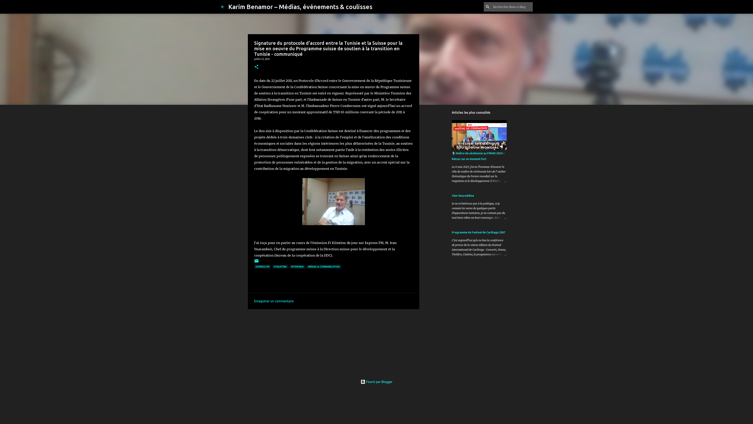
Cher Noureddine (463, 195)
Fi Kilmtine (280, 266)
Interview (297, 266)
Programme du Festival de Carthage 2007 (478, 232)
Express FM (262, 266)
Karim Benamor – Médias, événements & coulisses (300, 6)
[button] (256, 67)
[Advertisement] (333, 342)
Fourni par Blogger (378, 382)
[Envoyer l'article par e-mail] (256, 262)
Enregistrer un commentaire (274, 301)
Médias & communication (324, 266)
